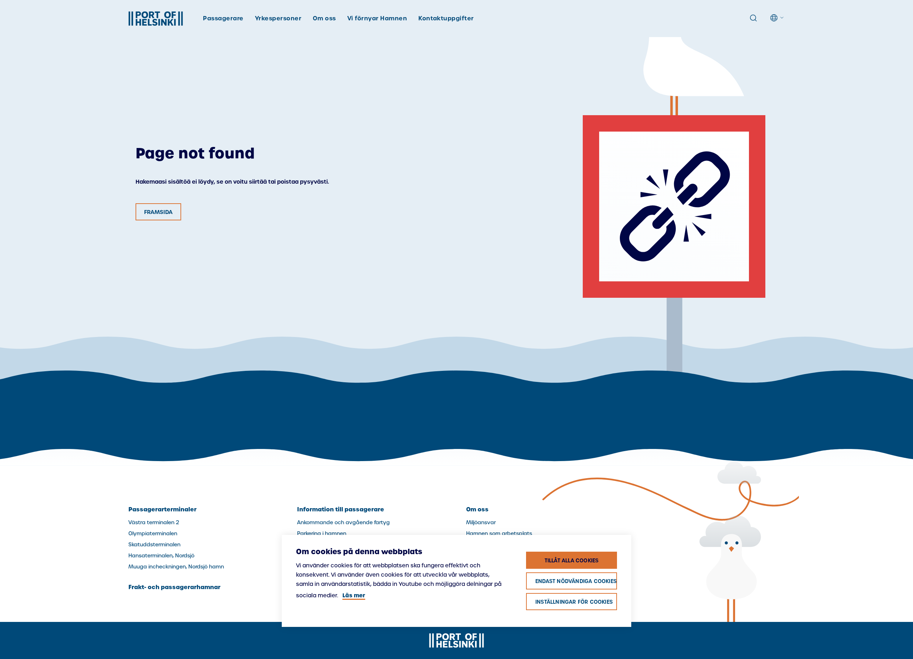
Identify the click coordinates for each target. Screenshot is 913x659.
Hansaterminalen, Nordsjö (161, 555)
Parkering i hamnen (321, 533)
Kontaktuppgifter (446, 18)
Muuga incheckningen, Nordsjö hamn (176, 566)
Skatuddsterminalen (154, 544)
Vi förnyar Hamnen (377, 18)
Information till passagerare (340, 509)
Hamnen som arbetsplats (499, 533)
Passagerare (223, 18)
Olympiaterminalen (152, 533)
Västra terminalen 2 (153, 522)
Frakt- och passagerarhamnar (174, 587)
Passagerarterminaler (162, 509)
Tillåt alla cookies (572, 560)
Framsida (158, 212)
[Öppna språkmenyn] (777, 17)
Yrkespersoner (278, 18)
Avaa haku (753, 18)
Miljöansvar (481, 522)
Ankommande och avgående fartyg (343, 522)
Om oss (324, 18)
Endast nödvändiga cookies (576, 581)
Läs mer (353, 595)
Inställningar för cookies (574, 602)
